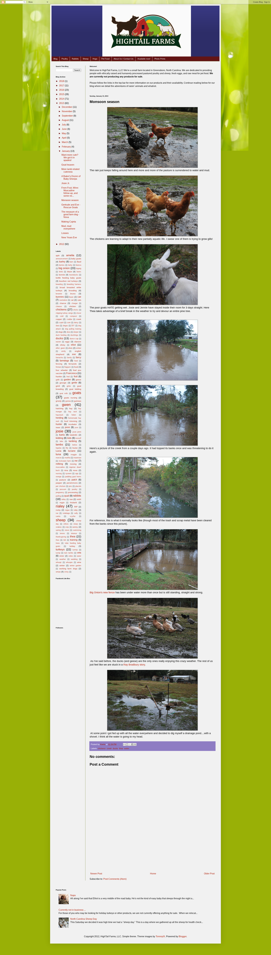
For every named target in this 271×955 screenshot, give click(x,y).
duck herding (61, 335)
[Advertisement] (152, 850)
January (66, 151)
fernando (73, 364)
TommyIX (160, 936)
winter (62, 565)
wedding (74, 559)
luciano (71, 451)
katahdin (73, 435)
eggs (67, 342)
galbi (58, 380)
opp (76, 473)
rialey (60, 506)
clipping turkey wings (64, 313)
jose (76, 427)
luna (58, 454)
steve (67, 530)
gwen (66, 405)
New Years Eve (69, 237)
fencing (59, 364)
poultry (74, 489)
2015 (62, 94)
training (73, 540)
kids (69, 438)
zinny (66, 572)
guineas (77, 401)
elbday (62, 345)
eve (74, 354)
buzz (71, 297)
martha (67, 458)
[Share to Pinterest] (135, 744)
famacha (59, 357)
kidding (59, 438)
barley (62, 261)
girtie (69, 386)
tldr (64, 540)
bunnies (60, 297)
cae (79, 297)
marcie (58, 458)
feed (76, 361)
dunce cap (74, 339)
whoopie (69, 562)
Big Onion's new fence (102, 592)
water (126, 748)
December (67, 107)
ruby (76, 510)
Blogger (182, 936)
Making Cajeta (68, 221)
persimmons (72, 483)
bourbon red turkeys (68, 281)
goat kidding (75, 389)
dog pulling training (73, 329)
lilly (67, 448)
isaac (58, 427)
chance (63, 303)
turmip (75, 550)
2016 (62, 90)
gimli (58, 386)
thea (121, 748)
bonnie (62, 275)
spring (58, 530)
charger (75, 303)
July (64, 124)
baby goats (76, 258)
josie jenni (77, 432)
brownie (59, 294)
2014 (62, 99)
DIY (73, 326)
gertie (74, 382)
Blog (55, 59)
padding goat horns (73, 477)
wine (79, 562)
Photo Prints (159, 59)
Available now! (143, 59)
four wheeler (62, 370)
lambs (59, 444)
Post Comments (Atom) (114, 879)
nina (66, 470)
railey (63, 499)
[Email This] (124, 744)
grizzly (58, 401)
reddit (79, 499)
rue (57, 513)
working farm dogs (68, 568)
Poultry (65, 59)
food (76, 367)
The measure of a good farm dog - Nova (70, 214)
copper (59, 319)
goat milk (64, 393)
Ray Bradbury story (134, 664)
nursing (59, 473)
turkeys (60, 549)
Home (153, 873)
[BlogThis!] (127, 744)
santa (58, 516)
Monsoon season (70, 200)
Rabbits (75, 59)
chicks (75, 310)
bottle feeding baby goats (68, 278)
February (66, 146)
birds (61, 272)
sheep (60, 520)
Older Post (209, 873)
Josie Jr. (65, 183)
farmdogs (64, 360)
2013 (62, 103)
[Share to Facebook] (132, 744)
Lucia (58, 451)
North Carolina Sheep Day (83, 919)
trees (58, 543)
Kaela (103, 744)
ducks (115, 748)
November (67, 111)
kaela (62, 435)
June (64, 129)
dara (57, 326)
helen (74, 415)
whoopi (58, 562)
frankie (59, 376)
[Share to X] (129, 744)
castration (63, 300)
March (65, 142)
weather (62, 559)
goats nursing (70, 398)
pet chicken (60, 486)
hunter (59, 424)
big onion (64, 268)
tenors (62, 533)
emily (63, 351)
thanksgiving (61, 537)
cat (72, 300)
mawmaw (77, 458)
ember (78, 348)
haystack (59, 415)
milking (59, 464)
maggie (74, 454)
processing (73, 492)
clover (78, 313)
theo (57, 540)
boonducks (73, 275)
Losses (65, 233)
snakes (59, 527)
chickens (102, 748)
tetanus (74, 533)
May (64, 133)
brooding (73, 290)
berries (62, 265)
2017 (62, 85)
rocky (58, 510)
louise (75, 448)
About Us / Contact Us (123, 59)
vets (79, 553)
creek (109, 748)
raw (71, 499)
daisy (76, 322)
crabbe (69, 319)
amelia (70, 255)
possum (63, 489)
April (64, 138)
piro (70, 486)
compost (73, 316)
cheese (59, 306)
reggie (62, 503)
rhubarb (73, 502)
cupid (61, 322)
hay (70, 408)
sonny (75, 527)
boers (79, 272)
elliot (73, 345)
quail (66, 496)
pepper (59, 483)
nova (75, 470)
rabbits (77, 495)
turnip (58, 553)
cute (68, 322)
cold (61, 316)
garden (67, 379)
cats (79, 300)
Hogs (95, 59)
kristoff (78, 438)
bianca (78, 265)
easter (58, 342)
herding (59, 418)
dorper (75, 332)
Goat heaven (67, 165)
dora (68, 332)
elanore (77, 342)
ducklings (74, 335)
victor (61, 556)
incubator (72, 424)
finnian (58, 367)
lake (61, 441)
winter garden (75, 565)
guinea (68, 401)
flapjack (67, 367)
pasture (62, 480)
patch (74, 479)
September (67, 116)
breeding (59, 284)
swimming (77, 530)
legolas (59, 448)
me (76, 461)
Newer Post (96, 873)
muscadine (60, 467)
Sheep (85, 59)
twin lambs (68, 553)
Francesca (71, 373)
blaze (69, 271)
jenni (67, 427)
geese (78, 379)
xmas (58, 572)
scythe (72, 516)
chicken (72, 306)
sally (76, 513)
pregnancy (60, 492)
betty (70, 265)
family (69, 357)
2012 (62, 244)
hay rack (72, 412)
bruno (73, 293)
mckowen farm (65, 461)
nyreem (68, 473)
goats (76, 393)
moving (73, 464)
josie (59, 431)
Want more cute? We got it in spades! (69, 157)
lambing (73, 441)
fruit (75, 376)
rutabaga (66, 513)
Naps (73, 895)
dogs (60, 332)
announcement (62, 259)
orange (58, 477)
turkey (72, 546)
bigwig (78, 268)
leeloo (74, 445)
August (65, 120)
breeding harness (74, 284)
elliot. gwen (60, 348)
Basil (79, 262)
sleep (75, 524)
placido (78, 486)
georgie (63, 383)
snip (67, 527)
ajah (58, 255)
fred (68, 377)
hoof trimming (70, 421)
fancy (78, 357)
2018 (62, 81)
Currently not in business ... (72, 910)
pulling (58, 496)
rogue (67, 510)
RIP (75, 507)
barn (71, 262)
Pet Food (105, 59)
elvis (70, 348)
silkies (66, 524)
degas (65, 326)
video (70, 556)
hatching (59, 408)
